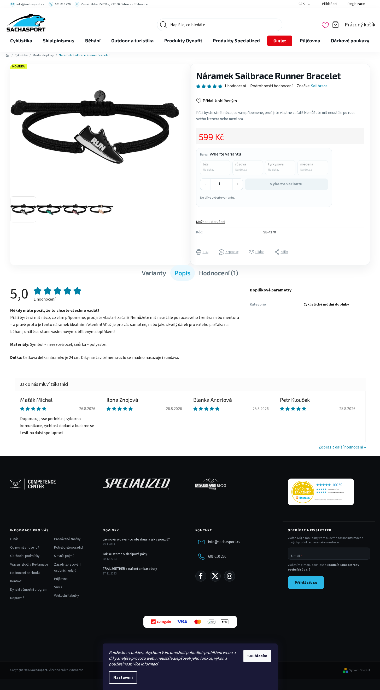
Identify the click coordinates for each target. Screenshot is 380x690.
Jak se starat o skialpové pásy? (126, 554)
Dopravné (17, 598)
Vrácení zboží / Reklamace (29, 564)
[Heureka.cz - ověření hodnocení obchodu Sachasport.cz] (320, 492)
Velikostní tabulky (66, 595)
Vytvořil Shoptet (359, 670)
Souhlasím (257, 656)
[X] (215, 576)
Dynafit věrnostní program (28, 589)
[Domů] (7, 55)
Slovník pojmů (64, 556)
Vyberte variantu (286, 184)
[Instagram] (229, 576)
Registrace (356, 4)
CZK (302, 4)
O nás (14, 539)
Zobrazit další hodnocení (341, 447)
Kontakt (15, 581)
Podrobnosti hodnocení (271, 86)
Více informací (145, 664)
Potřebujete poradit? (68, 547)
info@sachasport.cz (224, 542)
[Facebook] (200, 576)
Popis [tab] (182, 273)
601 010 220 (217, 556)
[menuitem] (21, 40)
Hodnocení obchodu (25, 573)
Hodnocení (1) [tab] (218, 273)
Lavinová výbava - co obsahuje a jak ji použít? (136, 539)
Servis (58, 587)
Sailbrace (319, 86)
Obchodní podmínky (24, 556)
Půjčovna (61, 579)
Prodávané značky (67, 539)
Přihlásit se (306, 582)
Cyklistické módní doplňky (326, 304)
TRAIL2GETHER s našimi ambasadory (130, 568)
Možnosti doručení (210, 222)
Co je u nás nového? (24, 547)
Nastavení (123, 677)
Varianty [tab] (154, 273)
